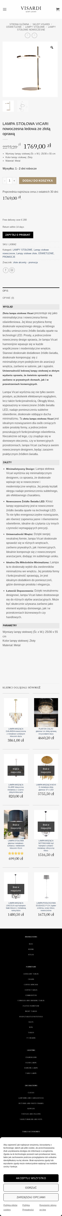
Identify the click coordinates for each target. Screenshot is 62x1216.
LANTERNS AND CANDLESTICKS (31, 1098)
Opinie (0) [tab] (8, 298)
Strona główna (19, 24)
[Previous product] (34, 35)
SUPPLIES (31, 1109)
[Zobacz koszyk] (57, 9)
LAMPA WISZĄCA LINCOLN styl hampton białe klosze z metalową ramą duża (16, 906)
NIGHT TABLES (31, 1011)
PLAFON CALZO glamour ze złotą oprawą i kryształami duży (46, 731)
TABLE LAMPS (31, 1073)
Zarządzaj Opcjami (31, 1197)
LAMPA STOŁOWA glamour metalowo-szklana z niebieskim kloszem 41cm (16, 844)
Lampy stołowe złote (26, 253)
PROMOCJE (9, 257)
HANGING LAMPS (31, 1068)
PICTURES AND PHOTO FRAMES (31, 1103)
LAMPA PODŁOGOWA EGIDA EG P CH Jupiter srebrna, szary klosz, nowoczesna (46, 906)
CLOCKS (31, 1093)
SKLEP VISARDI (41, 24)
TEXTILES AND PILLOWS (30, 1114)
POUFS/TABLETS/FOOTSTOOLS (31, 1017)
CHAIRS (31, 979)
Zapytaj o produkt (17, 235)
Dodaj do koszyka (38, 180)
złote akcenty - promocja (25, 262)
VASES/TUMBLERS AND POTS (31, 1119)
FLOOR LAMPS (31, 1063)
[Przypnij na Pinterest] (12, 270)
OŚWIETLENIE (14, 27)
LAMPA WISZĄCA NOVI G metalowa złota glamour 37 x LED (46, 787)
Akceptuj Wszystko (31, 1178)
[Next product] (27, 35)
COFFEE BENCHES (31, 985)
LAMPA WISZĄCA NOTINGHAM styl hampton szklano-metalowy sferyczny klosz (46, 846)
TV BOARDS (31, 1038)
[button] (5, 9)
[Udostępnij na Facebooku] (6, 270)
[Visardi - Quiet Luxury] (31, 9)
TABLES (31, 1033)
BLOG (31, 944)
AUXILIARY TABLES (30, 974)
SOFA (31, 1027)
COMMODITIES (31, 995)
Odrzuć (31, 1187)
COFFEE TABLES (31, 990)
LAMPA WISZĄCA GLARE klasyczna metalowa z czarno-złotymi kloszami (16, 788)
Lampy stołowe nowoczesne (36, 28)
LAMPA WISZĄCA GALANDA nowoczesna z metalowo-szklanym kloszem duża (16, 732)
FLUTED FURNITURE (31, 1006)
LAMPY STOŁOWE (35, 27)
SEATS (31, 1022)
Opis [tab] (5, 290)
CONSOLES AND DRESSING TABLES (31, 1000)
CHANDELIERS (31, 1057)
